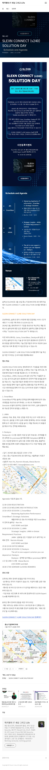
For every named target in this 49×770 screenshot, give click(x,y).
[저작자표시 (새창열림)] (26, 669)
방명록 (14, 9)
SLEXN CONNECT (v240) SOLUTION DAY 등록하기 (21, 617)
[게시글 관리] (13, 669)
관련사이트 (5, 758)
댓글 (3, 712)
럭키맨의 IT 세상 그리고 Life (13, 3)
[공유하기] (10, 669)
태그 (7, 9)
